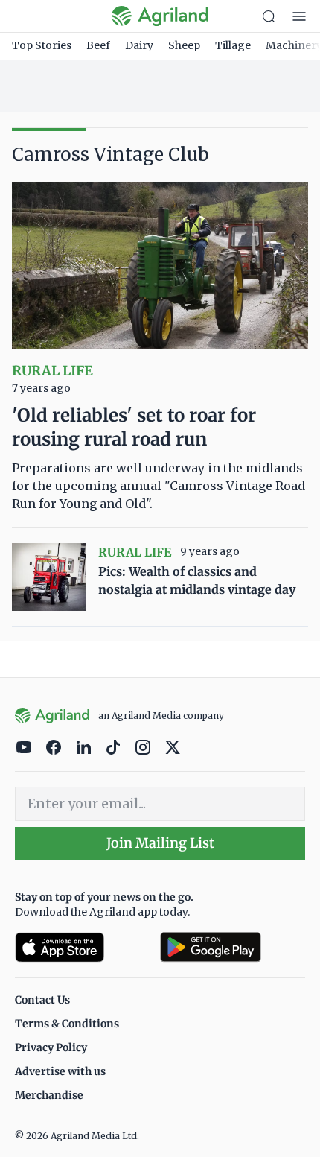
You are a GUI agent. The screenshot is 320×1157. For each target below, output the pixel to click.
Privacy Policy (51, 1047)
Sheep (184, 45)
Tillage (233, 45)
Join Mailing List (160, 843)
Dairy (139, 45)
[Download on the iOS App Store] (81, 947)
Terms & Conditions (67, 1023)
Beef (98, 45)
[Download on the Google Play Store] (232, 947)
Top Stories (41, 45)
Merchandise (49, 1095)
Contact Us (42, 1000)
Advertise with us (60, 1071)
